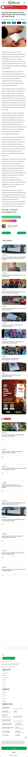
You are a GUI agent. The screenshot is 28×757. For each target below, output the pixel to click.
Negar (14, 752)
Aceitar (14, 748)
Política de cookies (13, 755)
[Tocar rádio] (3, 7)
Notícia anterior (7, 232)
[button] (26, 737)
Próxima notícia (21, 232)
